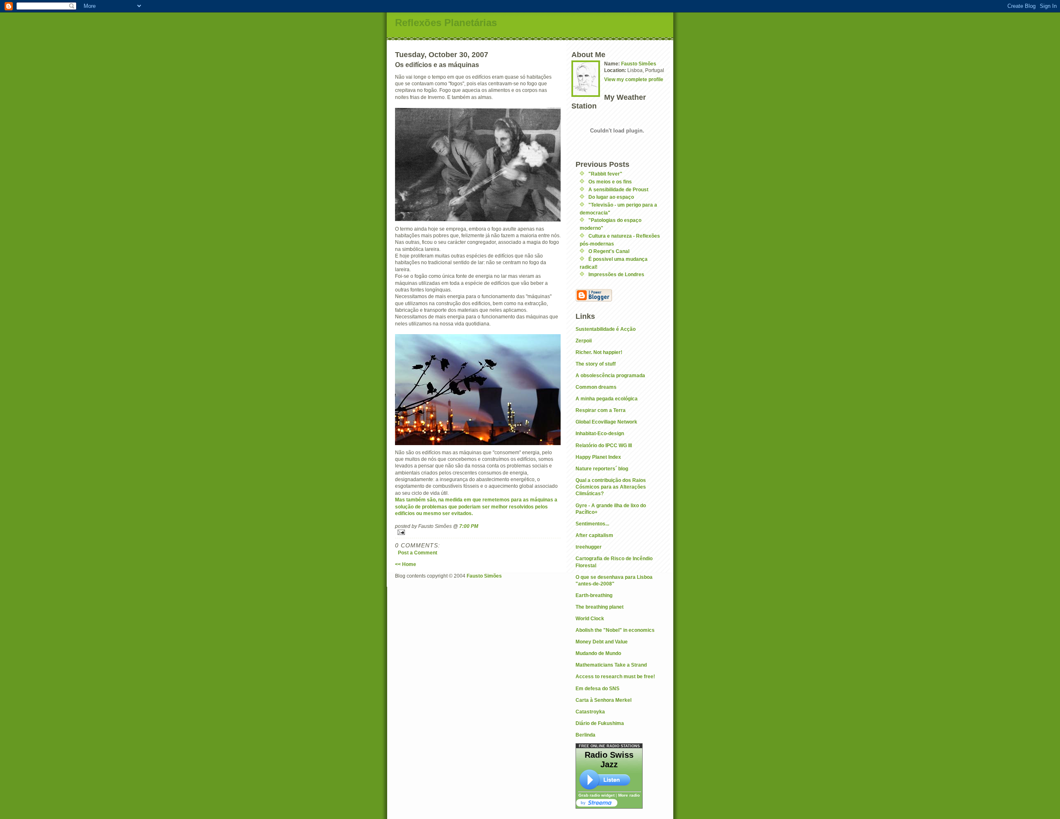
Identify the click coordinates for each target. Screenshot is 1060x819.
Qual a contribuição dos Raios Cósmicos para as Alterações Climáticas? (611, 486)
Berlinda (585, 734)
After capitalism (594, 535)
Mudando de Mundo (598, 653)
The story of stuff (596, 363)
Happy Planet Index (598, 457)
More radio (629, 795)
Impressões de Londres (616, 274)
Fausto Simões (638, 63)
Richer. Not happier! (599, 352)
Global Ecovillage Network (606, 421)
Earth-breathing (594, 595)
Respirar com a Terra (601, 410)
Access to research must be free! (615, 676)
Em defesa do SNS (597, 688)
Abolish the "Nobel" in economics (615, 630)
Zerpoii (584, 340)
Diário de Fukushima (600, 723)
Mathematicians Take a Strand (611, 664)
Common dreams (596, 387)
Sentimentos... (592, 523)
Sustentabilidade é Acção (606, 329)
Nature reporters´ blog (602, 468)
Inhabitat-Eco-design (600, 433)
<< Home (405, 564)
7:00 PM (468, 526)
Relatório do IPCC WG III (604, 445)
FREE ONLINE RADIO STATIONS (609, 746)
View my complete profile (633, 79)
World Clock (590, 618)
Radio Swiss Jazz (609, 759)
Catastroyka (590, 711)
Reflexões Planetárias (446, 22)
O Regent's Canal (608, 251)
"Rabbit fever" (605, 173)
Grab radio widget (596, 795)
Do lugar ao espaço (611, 197)
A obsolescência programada (610, 375)
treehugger (589, 546)
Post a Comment (417, 552)
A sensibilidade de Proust (618, 189)
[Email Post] (478, 532)
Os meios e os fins (610, 181)
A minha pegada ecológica (607, 398)
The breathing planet (600, 606)
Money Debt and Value (602, 641)
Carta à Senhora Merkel (603, 700)
